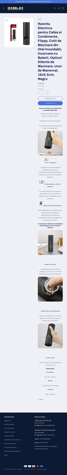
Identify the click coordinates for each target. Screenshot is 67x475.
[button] (3, 8)
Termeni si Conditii (9, 432)
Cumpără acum (50, 103)
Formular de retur (9, 428)
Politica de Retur (9, 424)
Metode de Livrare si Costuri (12, 439)
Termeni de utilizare (42, 469)
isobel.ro (10, 469)
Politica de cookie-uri (10, 447)
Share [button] (41, 399)
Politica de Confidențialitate (12, 451)
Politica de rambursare (29, 469)
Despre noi (7, 420)
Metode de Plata (9, 436)
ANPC (6, 455)
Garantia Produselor (10, 443)
